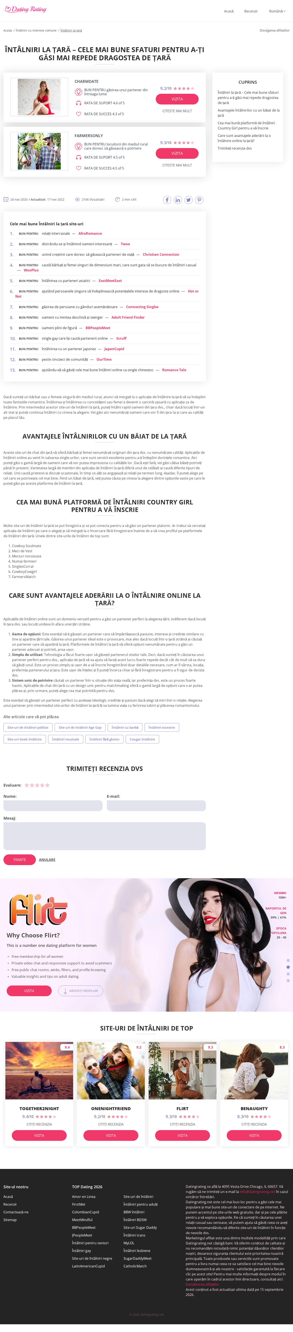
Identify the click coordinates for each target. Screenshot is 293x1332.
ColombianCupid (85, 1212)
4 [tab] (288, 980)
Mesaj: (9, 818)
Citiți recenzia (39, 1124)
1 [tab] (288, 960)
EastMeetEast (110, 280)
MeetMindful (82, 1219)
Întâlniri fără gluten (104, 739)
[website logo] (39, 97)
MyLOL (129, 1243)
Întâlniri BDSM (135, 1219)
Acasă (229, 11)
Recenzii (250, 11)
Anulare (47, 859)
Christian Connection (161, 254)
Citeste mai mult (177, 111)
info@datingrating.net (257, 1191)
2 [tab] (288, 967)
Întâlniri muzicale (65, 739)
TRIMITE (19, 859)
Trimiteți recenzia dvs (235, 148)
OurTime (104, 359)
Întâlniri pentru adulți (141, 1204)
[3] (37, 785)
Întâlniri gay (81, 1250)
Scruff (121, 338)
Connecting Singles (142, 306)
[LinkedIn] (178, 200)
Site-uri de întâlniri (138, 1196)
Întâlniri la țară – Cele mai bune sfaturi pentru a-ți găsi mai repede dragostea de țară (248, 97)
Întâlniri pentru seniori (90, 1243)
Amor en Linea (83, 1196)
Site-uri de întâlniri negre (92, 1258)
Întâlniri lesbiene (137, 1250)
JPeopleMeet (82, 1235)
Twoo (125, 244)
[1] (26, 785)
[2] (32, 785)
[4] (42, 785)
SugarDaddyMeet (138, 1258)
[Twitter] (188, 200)
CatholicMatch (135, 1266)
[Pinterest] (199, 200)
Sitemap (10, 1219)
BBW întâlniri (134, 1212)
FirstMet (78, 1204)
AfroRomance (90, 233)
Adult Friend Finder (128, 317)
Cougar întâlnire (142, 739)
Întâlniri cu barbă (125, 727)
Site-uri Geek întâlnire (25, 739)
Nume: (10, 796)
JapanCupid (114, 349)
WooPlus (31, 270)
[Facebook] (167, 200)
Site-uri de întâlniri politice (28, 727)
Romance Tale (174, 370)
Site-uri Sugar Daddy (140, 1227)
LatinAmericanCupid (88, 1266)
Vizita (177, 98)
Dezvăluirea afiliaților (202, 1284)
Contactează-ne (16, 1212)
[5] (47, 785)
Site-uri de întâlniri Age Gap (80, 727)
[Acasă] (25, 9)
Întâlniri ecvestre (162, 727)
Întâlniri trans (134, 1235)
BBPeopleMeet (98, 327)
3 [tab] (288, 974)
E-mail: (113, 796)
